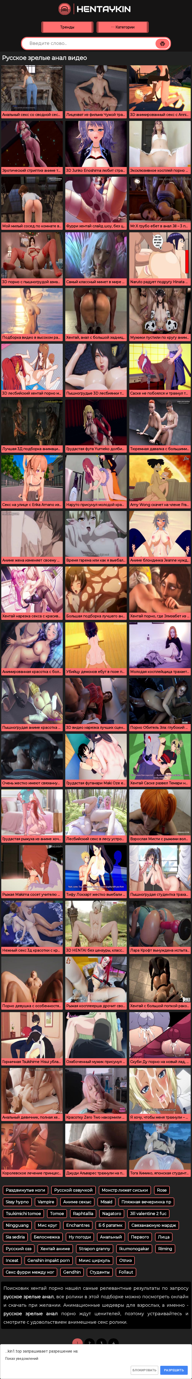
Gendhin (72, 1272)
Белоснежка (47, 1237)
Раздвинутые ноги (25, 1190)
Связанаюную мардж (154, 1225)
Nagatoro (111, 1213)
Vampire (46, 1202)
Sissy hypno (17, 1202)
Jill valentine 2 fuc (148, 1213)
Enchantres (78, 1225)
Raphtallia (83, 1213)
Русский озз (19, 1248)
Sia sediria (15, 1237)
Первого (140, 1237)
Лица (164, 1237)
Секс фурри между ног (30, 1272)
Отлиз (125, 1260)
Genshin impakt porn (49, 1260)
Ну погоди (80, 1237)
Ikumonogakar (134, 1248)
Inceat (12, 1260)
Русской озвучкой (73, 1190)
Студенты (100, 1272)
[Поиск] (163, 44)
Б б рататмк (110, 1225)
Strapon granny (94, 1248)
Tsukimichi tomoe (23, 1213)
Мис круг (47, 1225)
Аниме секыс (77, 1202)
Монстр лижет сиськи (125, 1190)
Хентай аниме (55, 1248)
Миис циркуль (94, 1260)
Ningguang (17, 1225)
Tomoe (57, 1213)
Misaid (106, 1202)
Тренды (67, 27)
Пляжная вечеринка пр (146, 1202)
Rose (162, 1190)
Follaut (126, 1272)
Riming (165, 1248)
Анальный (111, 1237)
